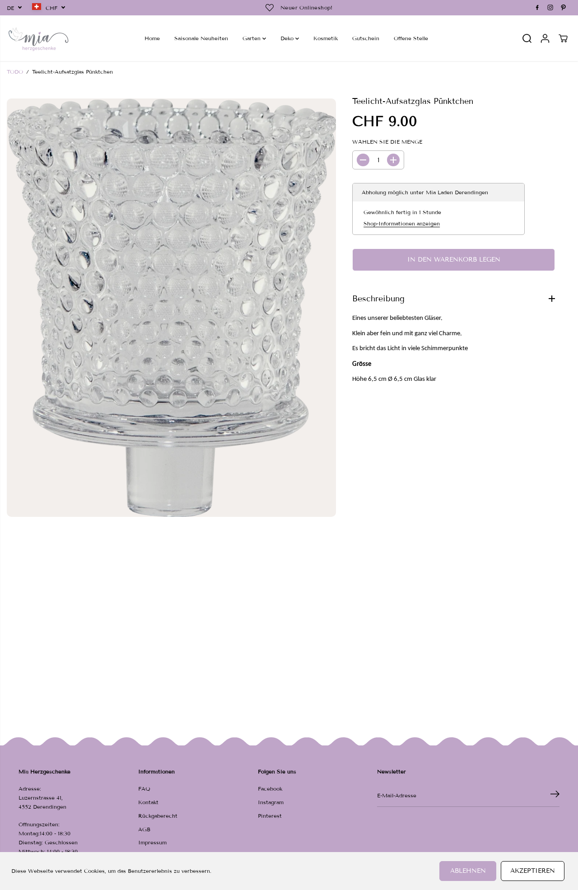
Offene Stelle (411, 38)
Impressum (152, 842)
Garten (252, 38)
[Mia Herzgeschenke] (38, 38)
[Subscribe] (554, 795)
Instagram (271, 802)
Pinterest (270, 815)
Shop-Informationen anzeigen (402, 223)
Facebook (270, 788)
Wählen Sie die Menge (387, 141)
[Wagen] (563, 38)
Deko (287, 38)
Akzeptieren (532, 871)
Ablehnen (468, 871)
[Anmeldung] (545, 38)
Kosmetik (325, 38)
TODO (15, 71)
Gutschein (365, 38)
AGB (144, 829)
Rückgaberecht (157, 815)
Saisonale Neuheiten (201, 38)
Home (152, 38)
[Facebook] (537, 7)
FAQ (144, 788)
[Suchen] (527, 38)
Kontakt (148, 802)
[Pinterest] (563, 7)
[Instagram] (550, 7)
